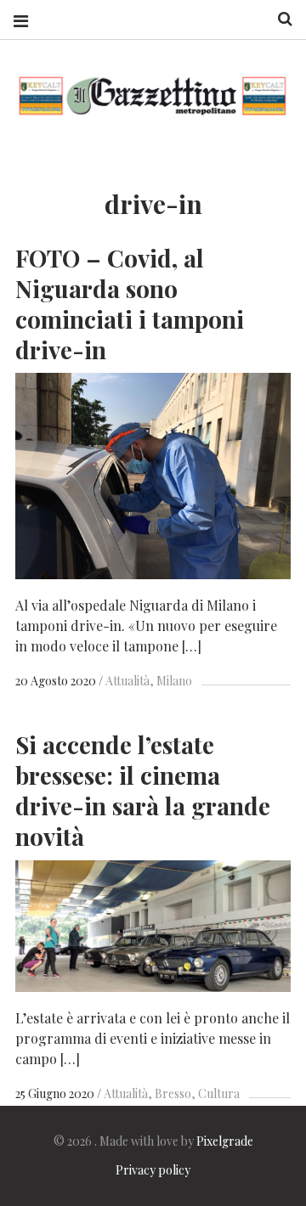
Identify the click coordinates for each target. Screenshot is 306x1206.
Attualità (127, 681)
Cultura (219, 1093)
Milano (174, 681)
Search (279, 19)
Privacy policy (153, 1170)
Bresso (173, 1093)
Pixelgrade (224, 1141)
